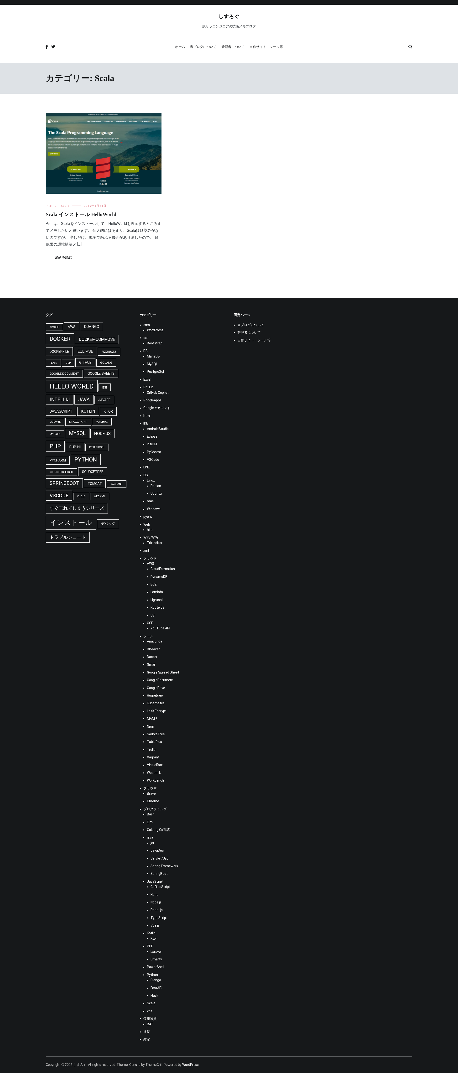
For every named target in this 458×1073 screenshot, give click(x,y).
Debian (156, 486)
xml (146, 550)
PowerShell (155, 967)
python (85, 459)
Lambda (157, 592)
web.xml (99, 496)
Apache (54, 327)
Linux (151, 480)
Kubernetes (156, 703)
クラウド (150, 558)
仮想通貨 (150, 1019)
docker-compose (97, 339)
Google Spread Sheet (163, 672)
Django (91, 326)
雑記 (146, 1039)
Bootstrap (154, 343)
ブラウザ (150, 788)
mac (150, 501)
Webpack (154, 773)
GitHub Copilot (158, 392)
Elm (150, 822)
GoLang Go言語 (158, 830)
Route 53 (157, 607)
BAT (150, 1024)
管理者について (233, 47)
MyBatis (55, 434)
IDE (104, 387)
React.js (157, 910)
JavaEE (104, 400)
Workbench (155, 780)
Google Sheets (101, 373)
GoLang (106, 362)
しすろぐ (229, 16)
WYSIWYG (150, 537)
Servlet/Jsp (159, 858)
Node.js (102, 433)
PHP (55, 446)
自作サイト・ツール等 (266, 47)
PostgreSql (97, 447)
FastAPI (156, 988)
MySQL (152, 364)
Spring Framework (164, 866)
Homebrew (155, 695)
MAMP (152, 719)
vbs (149, 1011)
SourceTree (92, 472)
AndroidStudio (158, 429)
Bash (151, 814)
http (150, 530)
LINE (146, 467)
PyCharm (154, 452)
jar (152, 843)
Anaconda (154, 641)
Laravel (55, 421)
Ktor (108, 411)
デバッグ (108, 524)
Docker (152, 657)
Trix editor (154, 543)
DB (145, 351)
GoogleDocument (160, 680)
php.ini (75, 447)
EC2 (153, 584)
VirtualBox (155, 765)
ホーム (180, 47)
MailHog (102, 421)
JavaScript (61, 411)
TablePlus (154, 742)
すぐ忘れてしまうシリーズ (77, 508)
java (84, 399)
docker (60, 339)
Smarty (156, 959)
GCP (68, 362)
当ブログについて (203, 47)
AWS (71, 327)
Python (152, 975)
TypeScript (159, 918)
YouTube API (160, 628)
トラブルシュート (68, 537)
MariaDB (153, 356)
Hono (154, 895)
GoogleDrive (156, 688)
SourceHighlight (61, 472)
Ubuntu (156, 493)
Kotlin (88, 411)
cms (146, 325)
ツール (148, 636)
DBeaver (153, 649)
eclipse (85, 351)
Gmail (151, 664)
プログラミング (155, 809)
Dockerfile (59, 351)
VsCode (59, 495)
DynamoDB (159, 577)
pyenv (147, 516)
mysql (77, 433)
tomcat (95, 484)
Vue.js (81, 496)
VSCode (153, 459)
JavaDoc (157, 850)
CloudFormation (163, 569)
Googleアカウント (157, 408)
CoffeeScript (160, 887)
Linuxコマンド (78, 421)
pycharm (58, 460)
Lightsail (157, 600)
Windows (154, 509)
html (147, 416)
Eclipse (152, 436)
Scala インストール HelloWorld (81, 214)
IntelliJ (51, 205)
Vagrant (116, 484)
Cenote (135, 1065)
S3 (153, 615)
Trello (151, 750)
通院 (146, 1032)
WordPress (155, 330)
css (145, 338)
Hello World (72, 386)
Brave (151, 793)
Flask (53, 362)
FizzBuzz (109, 351)
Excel (147, 379)
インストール (71, 522)
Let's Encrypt (157, 711)
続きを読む (63, 257)
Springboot (64, 483)
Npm (150, 726)
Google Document (64, 373)
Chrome (153, 801)
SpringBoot (159, 874)
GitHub (85, 362)
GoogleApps (152, 400)
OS (145, 475)
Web (146, 524)
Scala (65, 205)
